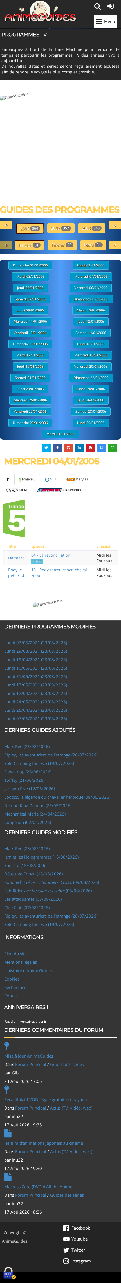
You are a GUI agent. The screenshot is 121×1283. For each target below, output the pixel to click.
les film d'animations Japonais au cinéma (43, 1143)
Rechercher (15, 987)
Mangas (81, 479)
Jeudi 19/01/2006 (30, 366)
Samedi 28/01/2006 (90, 411)
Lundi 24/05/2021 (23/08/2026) (35, 701)
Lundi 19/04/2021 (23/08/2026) (35, 659)
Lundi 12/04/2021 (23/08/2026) (35, 693)
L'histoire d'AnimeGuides (28, 970)
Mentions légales (20, 962)
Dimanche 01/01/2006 (30, 265)
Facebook (80, 1228)
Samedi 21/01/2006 (30, 377)
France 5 (28, 479)
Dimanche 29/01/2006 (30, 422)
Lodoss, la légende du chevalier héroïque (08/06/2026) (57, 797)
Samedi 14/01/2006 (90, 332)
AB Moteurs (71, 489)
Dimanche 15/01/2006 (30, 344)
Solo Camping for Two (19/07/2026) (39, 763)
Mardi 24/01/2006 (91, 389)
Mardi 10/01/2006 (91, 310)
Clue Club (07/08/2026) (27, 907)
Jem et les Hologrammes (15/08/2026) (41, 857)
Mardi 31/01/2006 (60, 434)
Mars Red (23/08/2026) (27, 746)
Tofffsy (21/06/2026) (24, 780)
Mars (92, 244)
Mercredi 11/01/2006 (30, 321)
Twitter (78, 1250)
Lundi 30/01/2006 (90, 422)
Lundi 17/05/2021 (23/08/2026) (35, 685)
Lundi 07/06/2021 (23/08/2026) (35, 718)
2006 (29, 228)
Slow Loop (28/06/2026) (27, 771)
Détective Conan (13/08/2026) (33, 874)
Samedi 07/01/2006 (30, 299)
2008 (91, 228)
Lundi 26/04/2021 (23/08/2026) (35, 710)
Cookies (11, 979)
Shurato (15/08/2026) (25, 865)
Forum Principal (30, 1064)
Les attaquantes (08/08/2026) (33, 899)
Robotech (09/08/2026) (51, 882)
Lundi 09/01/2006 (30, 310)
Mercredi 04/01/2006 (90, 276)
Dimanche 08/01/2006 (90, 299)
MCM (23, 489)
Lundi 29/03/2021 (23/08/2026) (35, 651)
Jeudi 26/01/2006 (91, 400)
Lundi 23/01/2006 (30, 389)
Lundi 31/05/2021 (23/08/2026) (35, 676)
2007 (60, 228)
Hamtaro (16, 558)
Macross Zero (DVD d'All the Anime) (38, 1186)
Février (61, 244)
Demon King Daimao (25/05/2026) (37, 805)
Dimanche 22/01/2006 (90, 377)
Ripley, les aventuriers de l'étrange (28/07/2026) (50, 755)
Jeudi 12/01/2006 (91, 321)
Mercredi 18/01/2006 (90, 355)
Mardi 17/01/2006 (30, 355)
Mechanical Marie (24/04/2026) (35, 814)
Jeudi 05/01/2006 (30, 287)
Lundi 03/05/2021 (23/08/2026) (35, 642)
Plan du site (15, 953)
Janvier (29, 245)
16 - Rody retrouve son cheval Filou (59, 572)
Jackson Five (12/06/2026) (29, 788)
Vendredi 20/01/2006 (90, 366)
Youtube (79, 1239)
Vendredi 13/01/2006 (30, 332)
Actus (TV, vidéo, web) (71, 1108)
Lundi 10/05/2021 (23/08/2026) (35, 668)
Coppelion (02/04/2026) (27, 822)
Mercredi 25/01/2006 (30, 400)
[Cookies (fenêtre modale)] (10, 1273)
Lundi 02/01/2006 (90, 265)
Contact (11, 996)
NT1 (53, 479)
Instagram (81, 1261)
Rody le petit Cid (16, 572)
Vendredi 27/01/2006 (30, 411)
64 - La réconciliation (50, 557)
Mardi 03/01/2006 (30, 276)
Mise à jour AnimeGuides (28, 1056)
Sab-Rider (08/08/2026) (48, 890)
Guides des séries (67, 1064)
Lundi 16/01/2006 (90, 344)
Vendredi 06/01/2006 (90, 287)
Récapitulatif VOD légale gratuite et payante (46, 1099)
